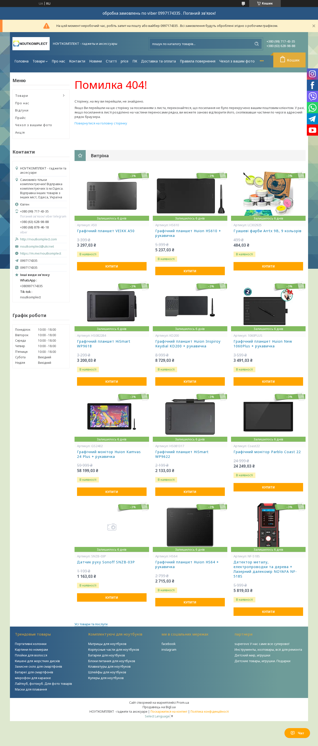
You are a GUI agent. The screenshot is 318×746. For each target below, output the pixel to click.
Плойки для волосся (31, 655)
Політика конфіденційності (210, 711)
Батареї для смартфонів (34, 672)
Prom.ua (183, 702)
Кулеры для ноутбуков (106, 678)
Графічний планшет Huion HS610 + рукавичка (188, 233)
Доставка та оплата (158, 61)
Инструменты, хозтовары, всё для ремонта (268, 649)
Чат (301, 733)
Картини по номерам (31, 649)
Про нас (58, 61)
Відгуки (22, 110)
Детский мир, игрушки (252, 655)
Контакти (77, 61)
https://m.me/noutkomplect (40, 253)
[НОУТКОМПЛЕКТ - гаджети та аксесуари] (31, 43)
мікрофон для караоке (33, 678)
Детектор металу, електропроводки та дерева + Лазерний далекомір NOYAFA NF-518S (265, 569)
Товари (39, 61)
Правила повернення (197, 61)
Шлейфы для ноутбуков (107, 672)
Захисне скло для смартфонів (38, 666)
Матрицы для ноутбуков (107, 643)
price (124, 61)
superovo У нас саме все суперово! (262, 643)
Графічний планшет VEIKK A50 (106, 231)
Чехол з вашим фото (237, 61)
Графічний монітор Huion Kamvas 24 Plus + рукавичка (109, 454)
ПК (134, 61)
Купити (111, 266)
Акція (20, 132)
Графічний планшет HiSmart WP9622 (182, 454)
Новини (95, 61)
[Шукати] (257, 44)
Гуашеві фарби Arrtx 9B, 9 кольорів (268, 231)
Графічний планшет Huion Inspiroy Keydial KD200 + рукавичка (188, 343)
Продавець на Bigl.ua (159, 707)
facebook (168, 643)
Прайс (20, 117)
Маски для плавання (31, 689)
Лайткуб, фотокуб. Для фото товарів (43, 683)
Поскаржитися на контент (169, 711)
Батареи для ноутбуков (106, 655)
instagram (168, 649)
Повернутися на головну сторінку (101, 123)
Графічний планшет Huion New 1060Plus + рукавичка (263, 343)
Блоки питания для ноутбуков (111, 661)
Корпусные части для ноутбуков (113, 649)
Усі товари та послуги (91, 624)
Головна (21, 61)
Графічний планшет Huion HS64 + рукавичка (187, 564)
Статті (111, 61)
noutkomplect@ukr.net (37, 246)
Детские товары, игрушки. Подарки (262, 661)
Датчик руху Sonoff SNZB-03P (106, 562)
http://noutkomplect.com (38, 239)
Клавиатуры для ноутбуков (109, 666)
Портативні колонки (30, 643)
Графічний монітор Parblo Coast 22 (267, 452)
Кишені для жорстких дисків (37, 661)
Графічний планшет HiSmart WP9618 (103, 343)
